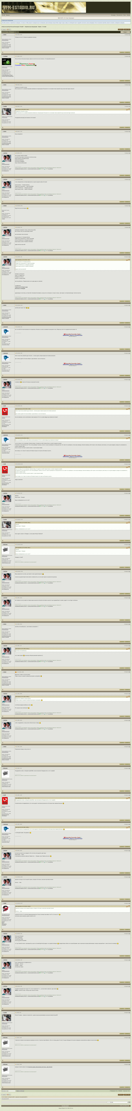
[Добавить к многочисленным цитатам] (121, 52)
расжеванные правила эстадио (21, 168)
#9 (129, 227)
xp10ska (5, 153)
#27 (129, 720)
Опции (125, 32)
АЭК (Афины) (4, 426)
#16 (129, 435)
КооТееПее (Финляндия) (6, 46)
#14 (129, 379)
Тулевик (3, 218)
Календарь (113, 15)
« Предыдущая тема (114, 1090)
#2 (129, 56)
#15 (129, 405)
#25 (129, 671)
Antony (5, 205)
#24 (129, 645)
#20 (129, 544)
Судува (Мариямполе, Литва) (7, 75)
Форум (60, 1108)
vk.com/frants (50, 168)
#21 (129, 571)
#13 (129, 353)
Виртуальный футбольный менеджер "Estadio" (13, 26)
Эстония (44, 26)
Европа (39, 26)
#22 (129, 597)
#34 (129, 903)
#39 (129, 1037)
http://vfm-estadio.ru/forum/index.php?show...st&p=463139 (40, 1067)
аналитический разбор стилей (33, 168)
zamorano (5, 326)
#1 (129, 34)
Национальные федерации (31, 26)
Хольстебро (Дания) (5, 344)
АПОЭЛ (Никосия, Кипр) (6, 562)
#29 (129, 768)
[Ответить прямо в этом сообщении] (127, 52)
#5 (129, 131)
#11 (129, 305)
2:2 (18, 937)
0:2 (18, 936)
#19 (129, 519)
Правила (8, 15)
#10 (129, 256)
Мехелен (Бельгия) (5, 425)
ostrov (4, 34)
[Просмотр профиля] (6, 61)
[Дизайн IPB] (129, 1105)
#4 (129, 106)
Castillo (5, 106)
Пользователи (119, 15)
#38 (129, 1012)
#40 (129, 1064)
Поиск (124, 15)
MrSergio (5, 544)
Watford (3, 921)
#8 (129, 205)
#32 (129, 850)
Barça (3, 922)
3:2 (19, 939)
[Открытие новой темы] (127, 29)
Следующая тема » (126, 1090)
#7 (129, 179)
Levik (4, 405)
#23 (129, 624)
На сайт (3, 15)
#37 (129, 986)
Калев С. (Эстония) (5, 47)
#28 (129, 746)
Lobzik (4, 903)
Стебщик (5, 56)
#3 (129, 84)
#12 (129, 326)
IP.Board (63, 1108)
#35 (129, 933)
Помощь (128, 15)
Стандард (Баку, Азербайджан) (7, 76)
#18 (129, 493)
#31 (129, 824)
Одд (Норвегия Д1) (5, 170)
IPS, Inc (71, 1108)
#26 (129, 693)
